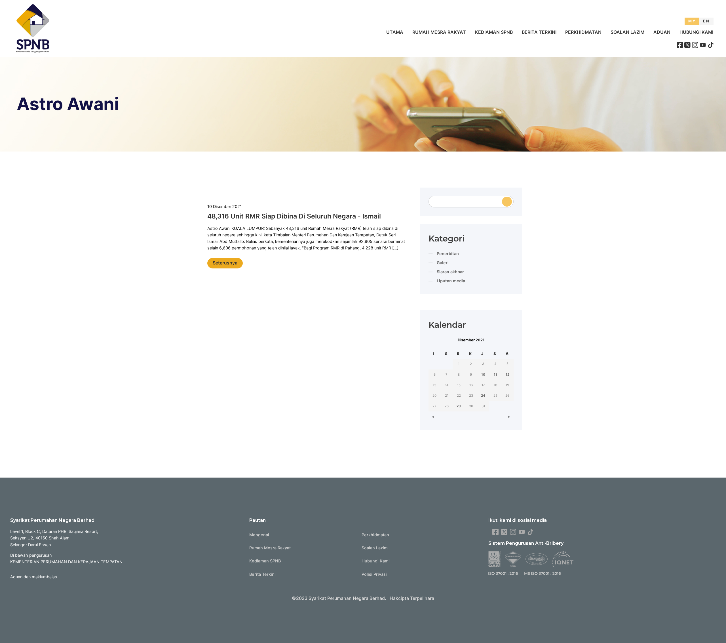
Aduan (661, 32)
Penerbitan (448, 253)
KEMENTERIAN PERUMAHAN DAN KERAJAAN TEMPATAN (66, 561)
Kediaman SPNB (494, 32)
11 (495, 375)
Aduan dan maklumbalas (33, 576)
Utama (394, 32)
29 (459, 406)
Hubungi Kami (696, 32)
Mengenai (259, 534)
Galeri (443, 262)
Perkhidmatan (583, 32)
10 (483, 375)
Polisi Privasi (374, 574)
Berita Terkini (539, 32)
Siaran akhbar (450, 271)
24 (483, 396)
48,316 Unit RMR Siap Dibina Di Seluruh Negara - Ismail (294, 216)
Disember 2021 (471, 340)
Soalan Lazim (627, 32)
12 (507, 375)
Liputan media (451, 280)
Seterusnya (225, 263)
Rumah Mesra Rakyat (439, 32)
